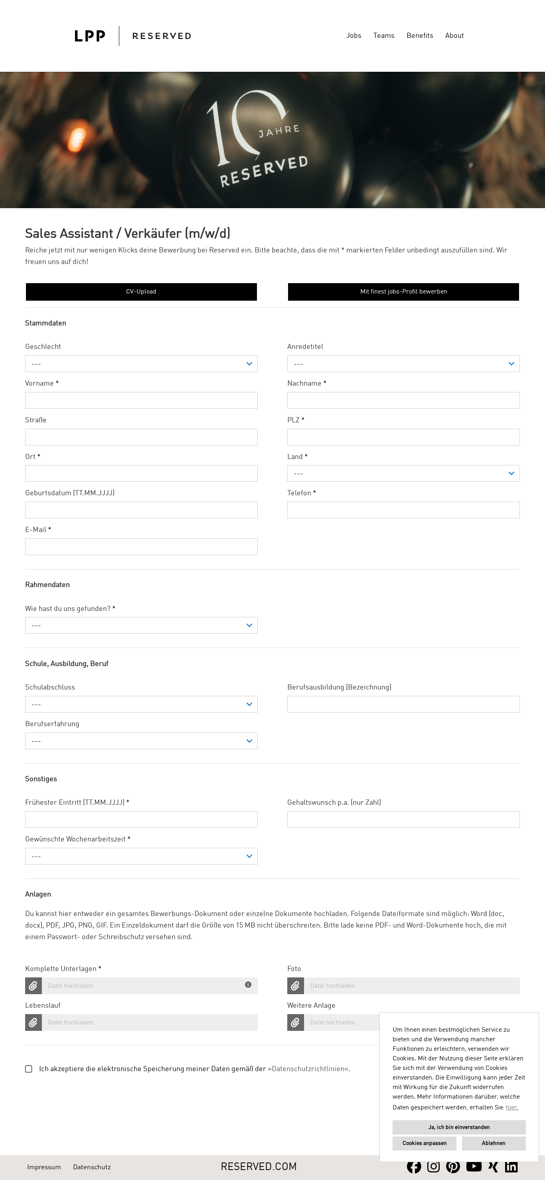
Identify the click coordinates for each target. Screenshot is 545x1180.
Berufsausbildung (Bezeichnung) (339, 687)
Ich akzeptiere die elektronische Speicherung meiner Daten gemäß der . (194, 1069)
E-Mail (38, 530)
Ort (33, 457)
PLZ (296, 420)
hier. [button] (512, 1108)
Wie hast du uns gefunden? (70, 609)
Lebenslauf (43, 1005)
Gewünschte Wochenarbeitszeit (78, 839)
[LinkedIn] (511, 1167)
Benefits (420, 35)
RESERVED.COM (259, 1167)
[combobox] (141, 363)
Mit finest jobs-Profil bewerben (403, 292)
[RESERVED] (133, 36)
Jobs (353, 35)
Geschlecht (43, 347)
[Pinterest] (453, 1167)
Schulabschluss (50, 687)
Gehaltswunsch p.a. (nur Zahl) (334, 802)
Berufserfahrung (52, 724)
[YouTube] (474, 1167)
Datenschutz (92, 1167)
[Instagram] (433, 1167)
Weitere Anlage (311, 1005)
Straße (36, 420)
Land (297, 457)
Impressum (44, 1167)
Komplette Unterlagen (63, 969)
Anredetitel (305, 347)
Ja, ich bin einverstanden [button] (459, 1127)
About (454, 35)
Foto (294, 969)
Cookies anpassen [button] (425, 1143)
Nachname (307, 383)
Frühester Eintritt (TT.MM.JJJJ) (77, 802)
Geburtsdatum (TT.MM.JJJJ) (70, 493)
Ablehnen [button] (494, 1143)
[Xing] (493, 1167)
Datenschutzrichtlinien (308, 1069)
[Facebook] (414, 1167)
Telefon (301, 493)
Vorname (42, 383)
